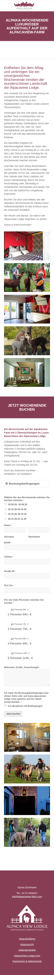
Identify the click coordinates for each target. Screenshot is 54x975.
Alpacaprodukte (27, 950)
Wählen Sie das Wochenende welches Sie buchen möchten (27, 499)
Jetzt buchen (13, 713)
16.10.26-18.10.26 (17, 514)
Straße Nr (10, 571)
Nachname (34, 536)
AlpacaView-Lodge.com (27, 955)
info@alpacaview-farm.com (27, 896)
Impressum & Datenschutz (27, 961)
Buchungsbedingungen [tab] (24, 483)
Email (8, 542)
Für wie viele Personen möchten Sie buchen (24, 601)
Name (8, 525)
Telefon (9, 557)
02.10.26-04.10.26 (17, 509)
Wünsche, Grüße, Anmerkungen (21, 667)
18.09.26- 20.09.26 (17, 504)
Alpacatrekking (27, 938)
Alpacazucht (27, 944)
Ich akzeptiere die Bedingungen (25, 706)
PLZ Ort (9, 585)
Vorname (9, 536)
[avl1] (27, 918)
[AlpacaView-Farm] (22, 5)
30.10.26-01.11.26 (17, 519)
